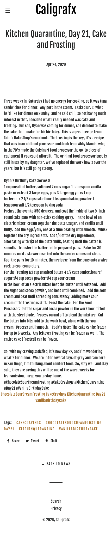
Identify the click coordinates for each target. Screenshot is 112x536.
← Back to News (56, 464)
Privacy (56, 508)
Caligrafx (63, 519)
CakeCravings (28, 423)
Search (56, 501)
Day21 (9, 429)
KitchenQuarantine (36, 429)
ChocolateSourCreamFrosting (74, 423)
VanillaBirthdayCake (78, 429)
